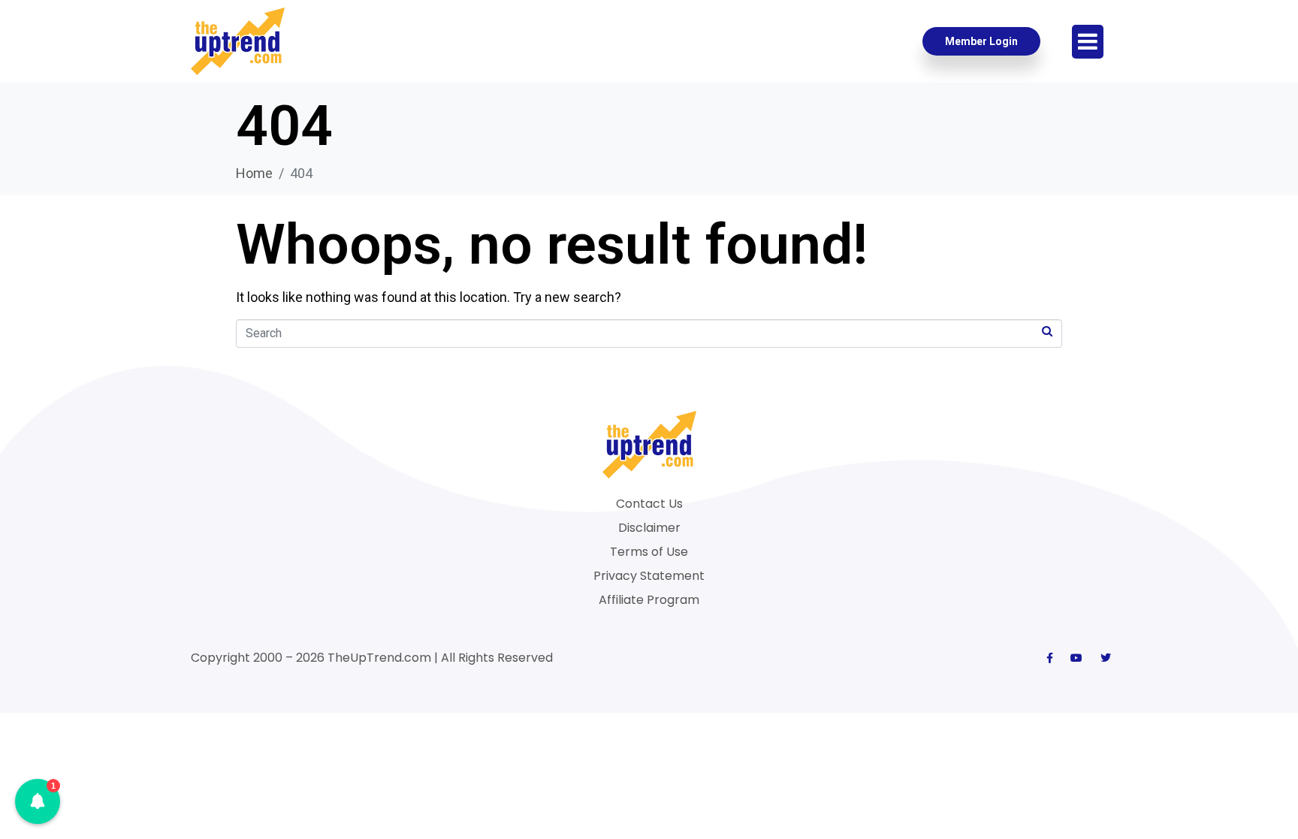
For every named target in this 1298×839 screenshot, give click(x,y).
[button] (37, 801)
